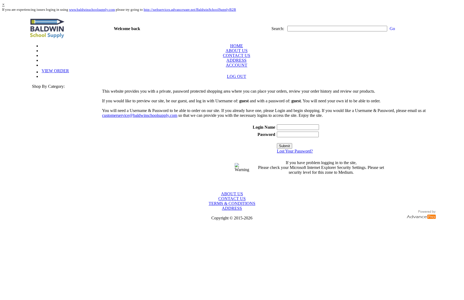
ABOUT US (237, 50)
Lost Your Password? (295, 151)
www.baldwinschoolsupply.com (92, 10)
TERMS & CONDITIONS (232, 203)
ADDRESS (236, 60)
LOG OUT (236, 76)
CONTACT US (236, 55)
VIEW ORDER (55, 70)
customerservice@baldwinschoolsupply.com (139, 115)
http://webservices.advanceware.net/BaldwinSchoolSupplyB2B (190, 10)
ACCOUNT (236, 65)
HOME (236, 46)
